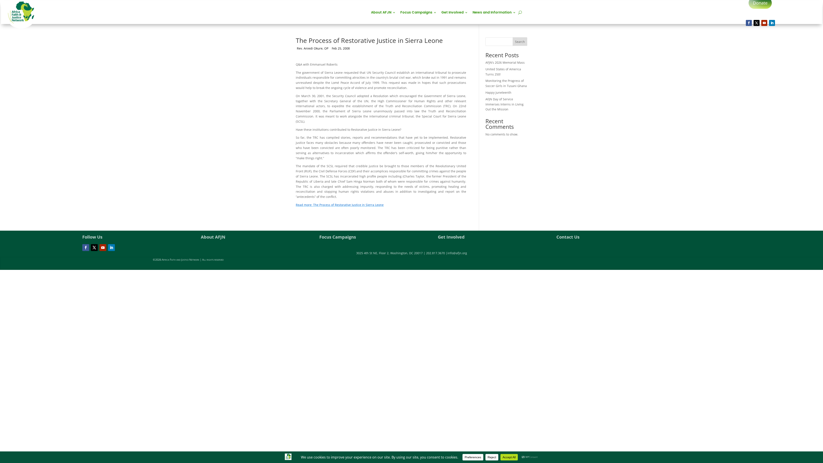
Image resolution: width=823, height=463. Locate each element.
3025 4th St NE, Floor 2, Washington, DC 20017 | (391, 253)
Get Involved (452, 13)
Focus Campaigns (416, 13)
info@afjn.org (457, 253)
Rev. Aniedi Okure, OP (312, 48)
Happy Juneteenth (498, 92)
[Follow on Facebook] (749, 23)
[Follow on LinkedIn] (772, 23)
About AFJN (381, 13)
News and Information (492, 13)
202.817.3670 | (437, 253)
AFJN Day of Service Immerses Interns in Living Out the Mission (504, 104)
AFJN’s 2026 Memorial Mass (505, 62)
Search (520, 42)
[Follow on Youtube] (764, 23)
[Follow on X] (757, 23)
